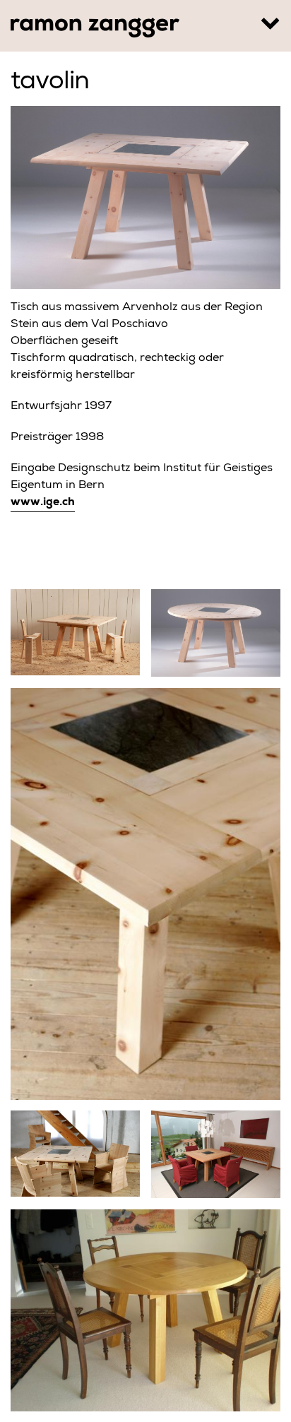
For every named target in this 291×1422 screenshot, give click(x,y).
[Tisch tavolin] (145, 894)
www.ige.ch (43, 503)
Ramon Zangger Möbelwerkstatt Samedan (95, 27)
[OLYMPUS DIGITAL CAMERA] (145, 1311)
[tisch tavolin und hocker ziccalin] (75, 633)
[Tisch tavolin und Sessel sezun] (75, 1154)
